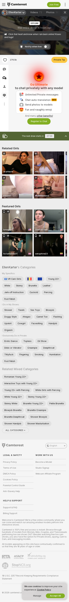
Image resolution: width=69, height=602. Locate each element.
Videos (36, 12)
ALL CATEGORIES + (15, 430)
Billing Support (10, 513)
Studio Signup (42, 468)
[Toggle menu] (3, 4)
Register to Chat (39, 121)
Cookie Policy (44, 589)
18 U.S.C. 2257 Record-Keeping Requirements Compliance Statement (30, 577)
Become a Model (44, 462)
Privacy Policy (10, 462)
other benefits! (45, 116)
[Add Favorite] (5, 60)
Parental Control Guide (14, 485)
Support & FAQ (10, 507)
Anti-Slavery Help (11, 491)
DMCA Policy (9, 474)
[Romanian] (29, 279)
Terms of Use (9, 468)
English (53, 446)
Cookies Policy (10, 479)
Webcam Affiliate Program (48, 474)
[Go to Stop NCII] (21, 566)
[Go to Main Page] (20, 4)
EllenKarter (9, 267)
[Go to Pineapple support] (5, 565)
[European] (39, 279)
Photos (53, 12)
